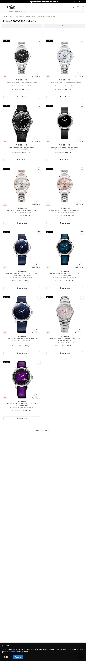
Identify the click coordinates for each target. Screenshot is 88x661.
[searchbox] (47, 11)
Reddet (6, 657)
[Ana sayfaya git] (10, 7)
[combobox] (22, 26)
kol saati (19, 16)
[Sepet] (83, 7)
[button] (36, 74)
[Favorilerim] (78, 7)
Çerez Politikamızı (10, 652)
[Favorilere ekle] (39, 41)
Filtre (66, 26)
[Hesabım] (73, 7)
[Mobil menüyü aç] (3, 7)
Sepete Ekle (23, 97)
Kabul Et (18, 657)
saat (12, 16)
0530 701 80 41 (79, 2)
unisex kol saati (30, 16)
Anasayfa (5, 16)
